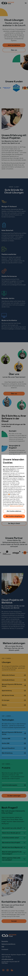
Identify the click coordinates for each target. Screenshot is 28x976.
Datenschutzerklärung (16, 506)
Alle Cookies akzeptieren (14, 516)
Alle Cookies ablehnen (14, 511)
